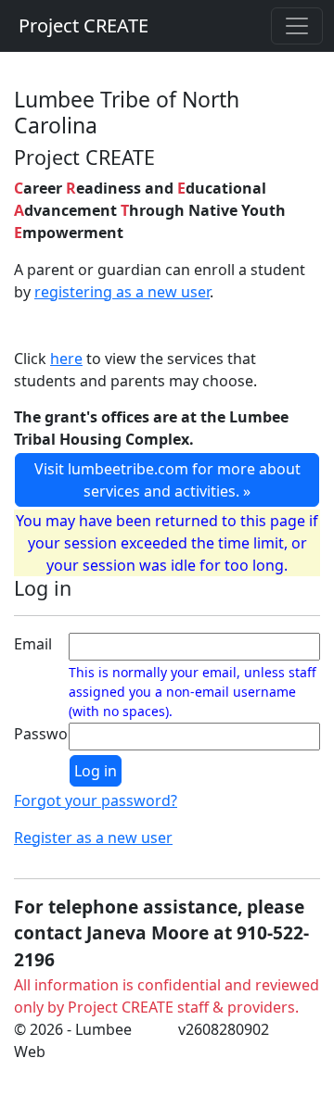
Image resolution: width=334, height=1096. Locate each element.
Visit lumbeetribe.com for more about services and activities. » (167, 480)
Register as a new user (93, 837)
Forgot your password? (95, 800)
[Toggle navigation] (297, 25)
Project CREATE (83, 25)
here (66, 358)
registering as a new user (122, 292)
